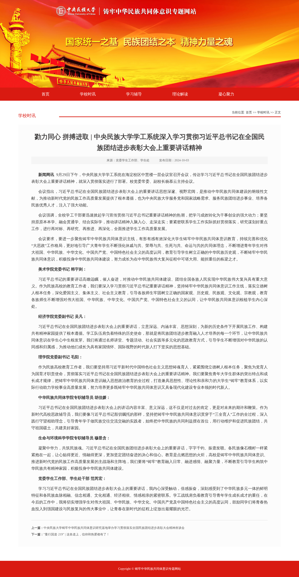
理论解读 (180, 94)
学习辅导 (134, 94)
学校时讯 (88, 94)
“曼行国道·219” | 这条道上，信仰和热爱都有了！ (70, 534)
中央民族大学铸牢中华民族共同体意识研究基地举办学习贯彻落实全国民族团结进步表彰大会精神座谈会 (108, 528)
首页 (45, 94)
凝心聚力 (226, 94)
